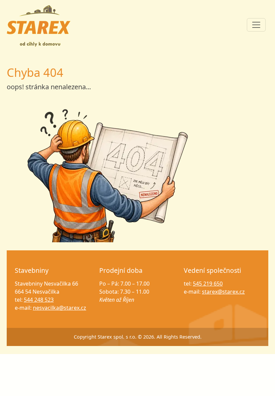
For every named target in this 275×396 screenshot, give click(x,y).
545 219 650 (208, 283)
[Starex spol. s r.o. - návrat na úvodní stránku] (107, 174)
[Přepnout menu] (256, 25)
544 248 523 (39, 299)
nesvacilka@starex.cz (59, 307)
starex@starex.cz (223, 291)
